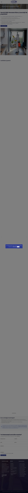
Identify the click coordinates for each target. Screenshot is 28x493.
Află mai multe (15, 246)
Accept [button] (18, 246)
